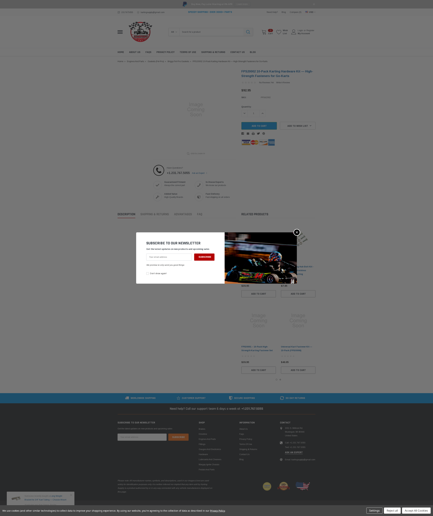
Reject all (392, 510)
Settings (374, 510)
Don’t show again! (158, 273)
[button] (296, 232)
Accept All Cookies (416, 510)
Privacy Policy (217, 510)
